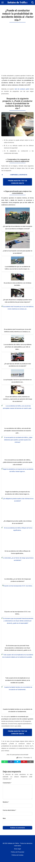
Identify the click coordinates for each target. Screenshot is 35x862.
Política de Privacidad (17, 852)
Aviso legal (17, 849)
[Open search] (32, 2)
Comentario (7, 783)
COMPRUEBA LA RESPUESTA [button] (18, 174)
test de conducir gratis (22, 89)
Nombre (6, 802)
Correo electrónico (9, 810)
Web (4, 818)
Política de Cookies (17, 855)
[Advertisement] (17, 49)
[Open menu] (2, 2)
